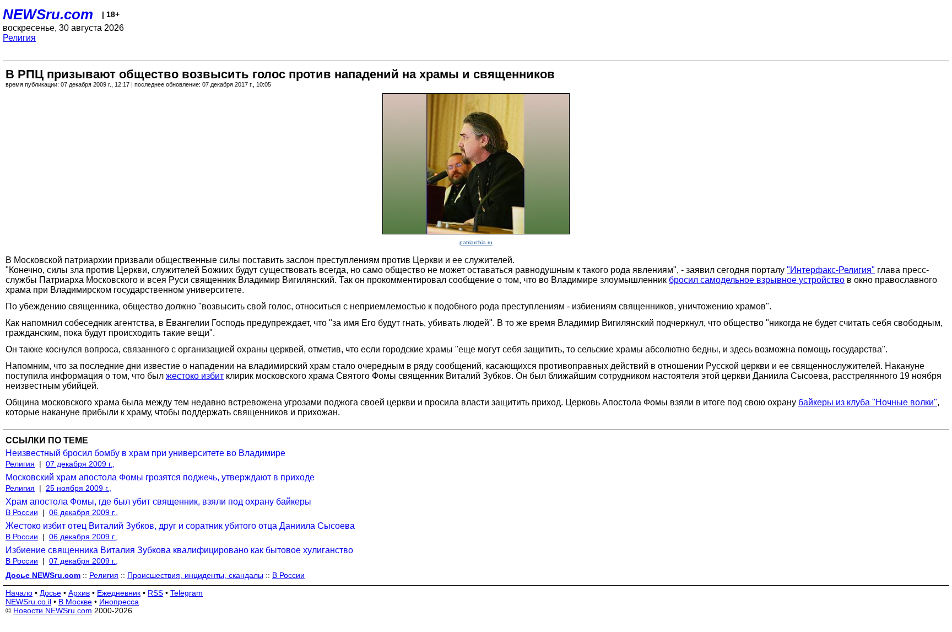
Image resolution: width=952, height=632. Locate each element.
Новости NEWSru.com (52, 610)
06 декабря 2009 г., (83, 512)
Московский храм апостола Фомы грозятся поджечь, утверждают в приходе (160, 477)
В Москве (75, 601)
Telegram (186, 592)
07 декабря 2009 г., (80, 463)
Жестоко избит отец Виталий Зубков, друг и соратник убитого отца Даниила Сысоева (180, 526)
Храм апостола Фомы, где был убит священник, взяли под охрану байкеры (158, 501)
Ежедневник (118, 592)
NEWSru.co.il (28, 601)
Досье (50, 592)
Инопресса (119, 601)
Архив (79, 592)
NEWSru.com (48, 14)
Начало (19, 592)
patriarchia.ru (476, 242)
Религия (19, 37)
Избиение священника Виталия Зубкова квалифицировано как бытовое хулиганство (179, 550)
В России (22, 512)
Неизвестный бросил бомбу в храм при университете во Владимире (145, 453)
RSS (155, 592)
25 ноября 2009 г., (78, 488)
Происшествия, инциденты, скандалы (195, 575)
